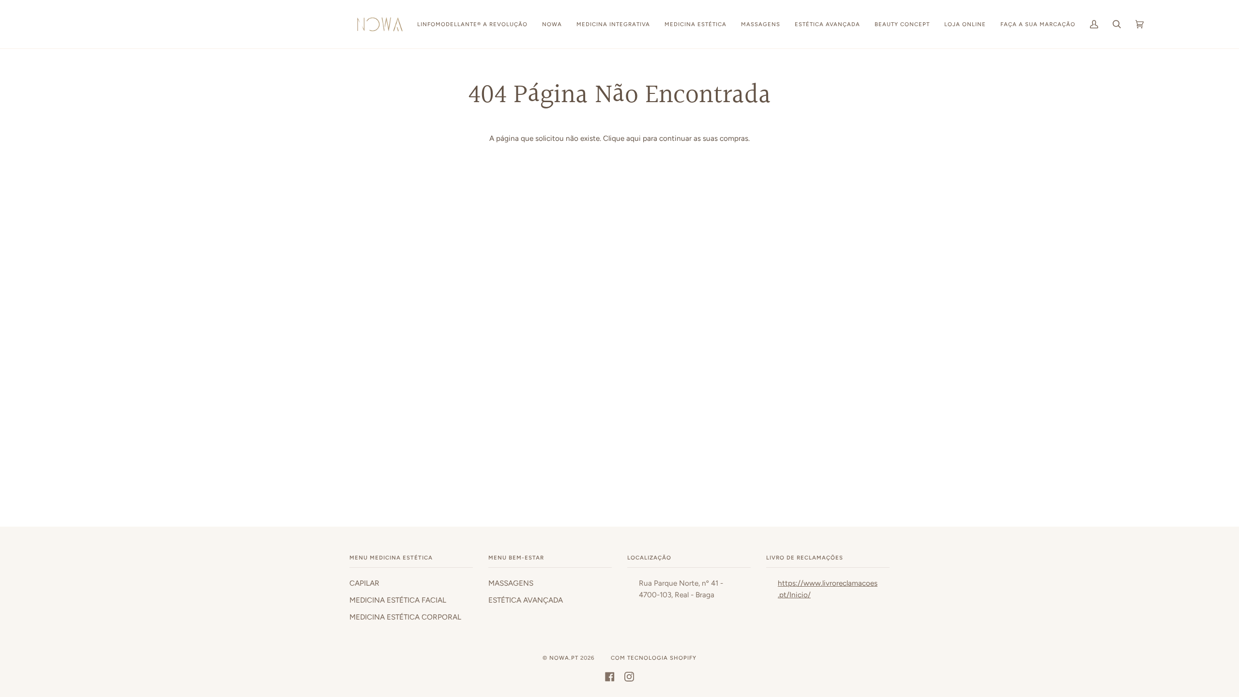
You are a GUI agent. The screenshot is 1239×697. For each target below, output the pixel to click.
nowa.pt (564, 657)
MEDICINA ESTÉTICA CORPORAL (405, 617)
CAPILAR (364, 583)
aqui (633, 138)
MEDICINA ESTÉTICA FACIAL (397, 600)
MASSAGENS (510, 583)
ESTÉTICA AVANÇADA (525, 600)
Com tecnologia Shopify (653, 657)
